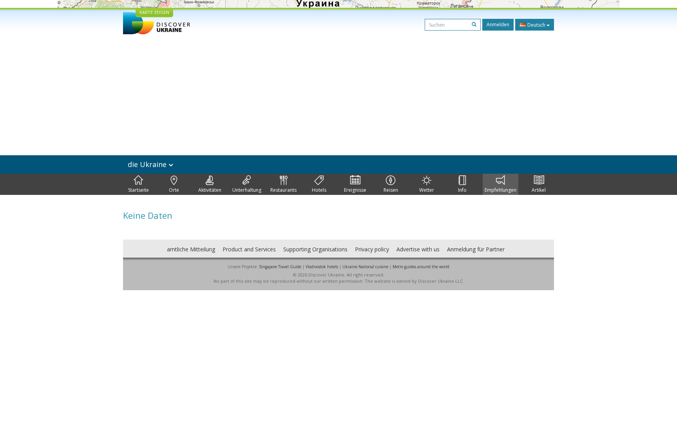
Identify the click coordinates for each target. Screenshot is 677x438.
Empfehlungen (500, 190)
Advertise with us (418, 249)
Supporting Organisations (315, 249)
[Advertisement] (338, 93)
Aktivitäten (209, 190)
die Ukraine (148, 164)
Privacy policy (372, 249)
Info (462, 190)
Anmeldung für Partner (476, 249)
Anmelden (498, 24)
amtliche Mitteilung (191, 249)
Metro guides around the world (421, 266)
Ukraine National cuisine (365, 266)
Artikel (539, 190)
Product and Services (249, 249)
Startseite (138, 190)
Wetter (426, 190)
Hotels (319, 190)
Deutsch (536, 25)
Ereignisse (355, 190)
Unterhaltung (246, 190)
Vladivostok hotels (322, 266)
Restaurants (283, 190)
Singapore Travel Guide (280, 266)
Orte (174, 190)
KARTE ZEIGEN (154, 12)
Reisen (391, 190)
